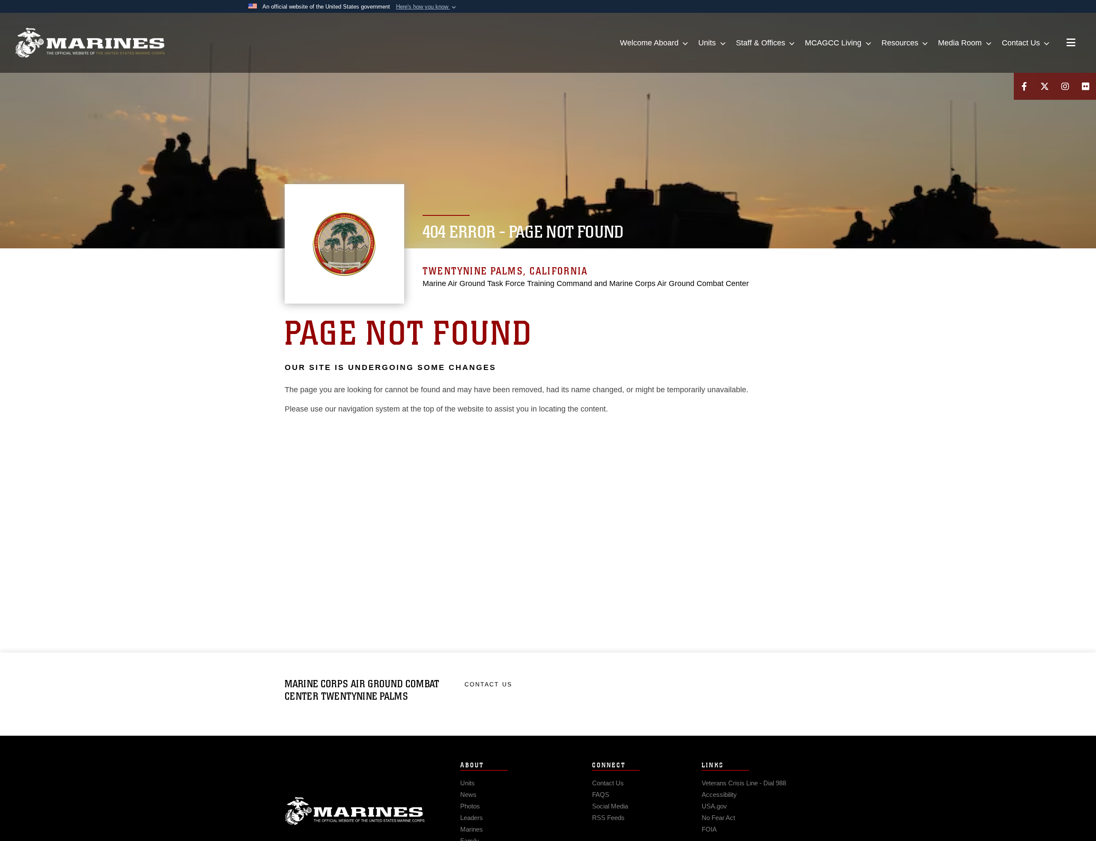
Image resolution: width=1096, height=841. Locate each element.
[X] (1044, 86)
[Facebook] (1024, 86)
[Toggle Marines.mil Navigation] (1071, 43)
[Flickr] (1085, 86)
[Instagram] (1065, 86)
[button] (427, 7)
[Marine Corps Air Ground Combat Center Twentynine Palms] (90, 43)
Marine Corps (355, 811)
